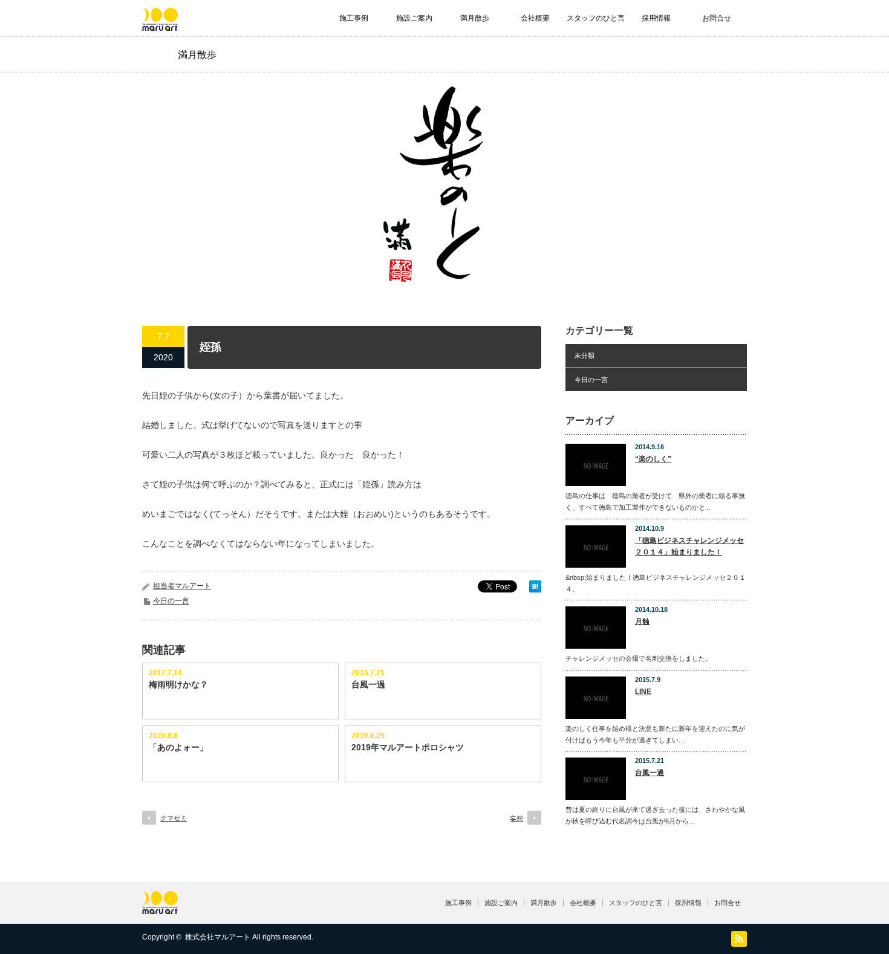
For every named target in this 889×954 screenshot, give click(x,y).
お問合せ (716, 18)
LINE (643, 691)
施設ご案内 (414, 18)
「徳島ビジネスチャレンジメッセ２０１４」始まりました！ (689, 546)
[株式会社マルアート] (160, 25)
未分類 (584, 355)
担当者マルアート (182, 586)
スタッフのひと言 (596, 18)
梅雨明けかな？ (178, 684)
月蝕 (642, 621)
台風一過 (368, 684)
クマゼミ (173, 818)
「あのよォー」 (178, 747)
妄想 (516, 818)
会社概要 (535, 18)
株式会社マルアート (217, 937)
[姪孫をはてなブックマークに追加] (535, 589)
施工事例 (353, 18)
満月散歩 (474, 18)
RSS (739, 939)
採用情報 (656, 18)
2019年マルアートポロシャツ (407, 747)
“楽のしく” (653, 459)
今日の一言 (171, 601)
